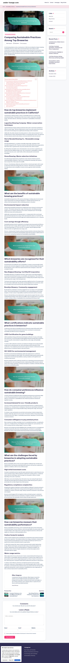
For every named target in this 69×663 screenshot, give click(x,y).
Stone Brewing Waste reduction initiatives (13, 84)
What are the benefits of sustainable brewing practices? (16, 85)
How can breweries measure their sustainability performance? (17, 103)
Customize (5, 660)
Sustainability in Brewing (10, 6)
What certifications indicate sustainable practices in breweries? (18, 93)
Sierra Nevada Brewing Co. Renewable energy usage (15, 83)
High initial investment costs (11, 101)
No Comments (24, 43)
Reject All (11, 660)
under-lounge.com (11, 3)
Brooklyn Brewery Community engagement (13, 91)
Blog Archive (51, 18)
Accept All (17, 660)
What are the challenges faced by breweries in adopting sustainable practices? (20, 100)
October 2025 (52, 76)
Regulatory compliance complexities (12, 102)
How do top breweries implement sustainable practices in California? (18, 80)
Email (20, 628)
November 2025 (52, 73)
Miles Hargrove (17, 575)
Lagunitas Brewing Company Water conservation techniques (17, 82)
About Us (51, 16)
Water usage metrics (9, 106)
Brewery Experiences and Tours (31, 651)
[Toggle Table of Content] (35, 79)
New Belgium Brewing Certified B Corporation (14, 90)
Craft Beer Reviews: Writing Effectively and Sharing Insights (56, 57)
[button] (15, 585)
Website (33, 628)
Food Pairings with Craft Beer (30, 653)
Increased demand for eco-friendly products (14, 97)
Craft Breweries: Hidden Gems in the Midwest (56, 42)
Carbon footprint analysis (10, 105)
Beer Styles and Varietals (29, 649)
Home (4, 6)
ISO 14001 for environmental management (13, 95)
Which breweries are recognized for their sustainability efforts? (17, 89)
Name (6, 628)
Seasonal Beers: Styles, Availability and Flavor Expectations (54, 62)
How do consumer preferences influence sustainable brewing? (17, 96)
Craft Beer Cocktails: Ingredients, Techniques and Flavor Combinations (55, 48)
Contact (51, 21)
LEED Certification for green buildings (12, 94)
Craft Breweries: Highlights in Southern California (56, 52)
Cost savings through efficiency (11, 88)
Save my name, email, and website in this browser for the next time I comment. (21, 633)
